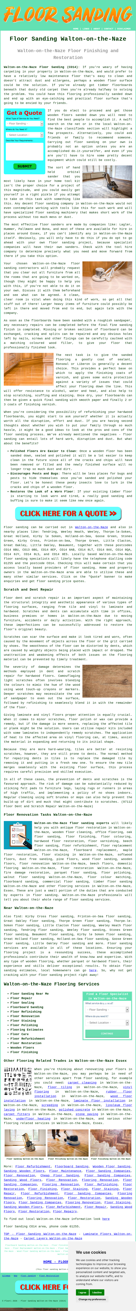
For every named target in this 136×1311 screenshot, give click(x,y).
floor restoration (77, 868)
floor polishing (115, 872)
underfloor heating (33, 1118)
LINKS (86, 28)
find (17, 916)
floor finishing (80, 836)
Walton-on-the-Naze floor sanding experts (71, 823)
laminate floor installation (99, 1100)
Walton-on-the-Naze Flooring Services (51, 984)
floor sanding (47, 203)
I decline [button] (97, 1292)
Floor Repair (96, 1207)
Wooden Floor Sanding (111, 1166)
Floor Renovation (19, 1175)
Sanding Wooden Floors (24, 1171)
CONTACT (108, 28)
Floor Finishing (42, 1189)
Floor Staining (74, 1189)
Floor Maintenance (65, 1171)
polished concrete (74, 1109)
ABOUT (96, 28)
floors (57, 715)
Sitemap (6, 1276)
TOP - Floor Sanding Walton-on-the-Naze (40, 1234)
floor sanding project (70, 242)
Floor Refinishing (101, 1184)
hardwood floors (40, 676)
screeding (49, 1105)
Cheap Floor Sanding (59, 1175)
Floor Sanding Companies (108, 1171)
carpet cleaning (82, 1082)
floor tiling (60, 1087)
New (15, 1276)
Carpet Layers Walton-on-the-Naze (53, 1238)
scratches (109, 802)
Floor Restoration (84, 1198)
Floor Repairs (65, 1211)
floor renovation (34, 863)
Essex (8, 890)
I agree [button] (82, 1292)
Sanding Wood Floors (22, 1180)
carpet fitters (17, 1114)
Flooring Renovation (100, 1180)
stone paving (87, 1114)
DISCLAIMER (124, 28)
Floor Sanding (28, 1276)
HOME (75, 28)
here (93, 970)
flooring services (74, 886)
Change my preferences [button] (92, 1299)
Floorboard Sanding (71, 1166)
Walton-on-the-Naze (91, 527)
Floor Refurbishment (33, 1166)
